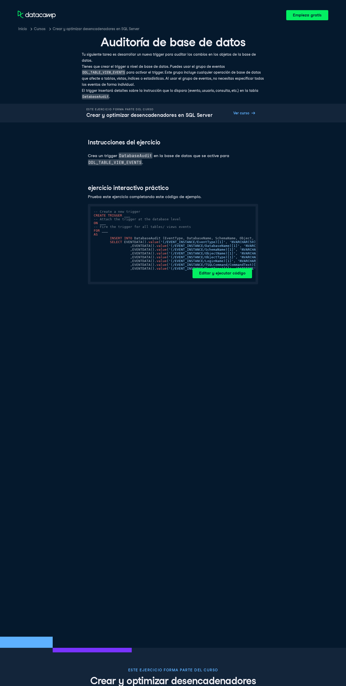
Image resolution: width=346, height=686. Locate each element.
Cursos (40, 29)
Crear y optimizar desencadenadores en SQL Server (96, 29)
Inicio (22, 29)
